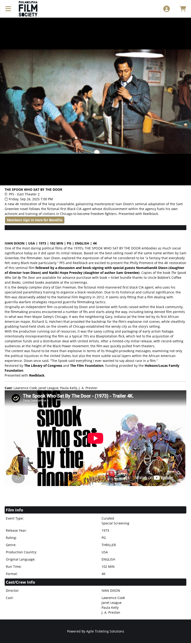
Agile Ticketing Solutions (105, 631)
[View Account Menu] (166, 8)
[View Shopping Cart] (182, 8)
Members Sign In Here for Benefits (34, 220)
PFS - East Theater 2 (24, 194)
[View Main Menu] (8, 8)
